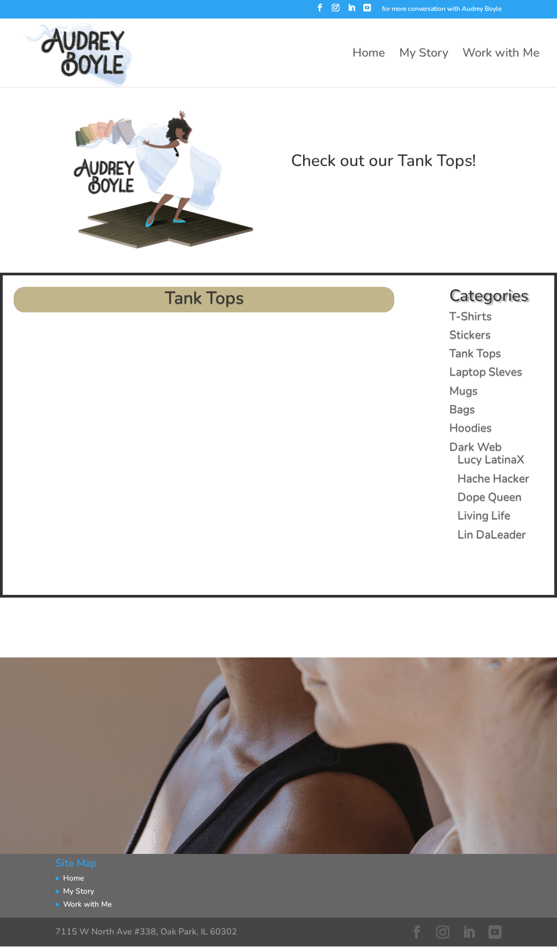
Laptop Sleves (485, 371)
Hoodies (470, 427)
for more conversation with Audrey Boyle (442, 9)
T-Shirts (470, 316)
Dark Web (475, 446)
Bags (462, 409)
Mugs (463, 390)
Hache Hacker (493, 478)
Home (368, 55)
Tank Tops (475, 353)
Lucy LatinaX (490, 459)
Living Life (483, 515)
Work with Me (501, 55)
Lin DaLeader (491, 534)
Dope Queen (489, 497)
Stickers (470, 334)
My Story (423, 55)
